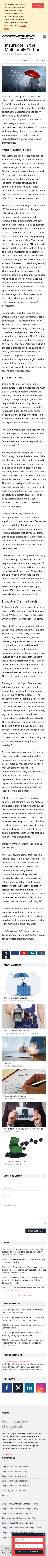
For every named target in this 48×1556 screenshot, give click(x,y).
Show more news (24, 1295)
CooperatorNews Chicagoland (15, 1466)
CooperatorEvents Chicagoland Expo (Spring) (22, 1527)
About (5, 1412)
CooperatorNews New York (14, 1476)
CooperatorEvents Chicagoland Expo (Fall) (20, 1523)
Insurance (41, 61)
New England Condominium (14, 1490)
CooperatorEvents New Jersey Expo (17, 1513)
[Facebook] (7, 1388)
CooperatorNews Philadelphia (15, 1481)
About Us (5, 1553)
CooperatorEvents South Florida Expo (18, 1532)
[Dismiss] (43, 1534)
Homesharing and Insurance (18, 1361)
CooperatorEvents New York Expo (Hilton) (20, 1503)
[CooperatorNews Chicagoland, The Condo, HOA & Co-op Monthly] (18, 37)
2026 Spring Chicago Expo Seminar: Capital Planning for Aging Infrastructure (21, 1334)
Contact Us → (8, 1454)
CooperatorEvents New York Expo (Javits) (20, 1508)
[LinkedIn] (29, 1388)
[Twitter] (18, 1388)
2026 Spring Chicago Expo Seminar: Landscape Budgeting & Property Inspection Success (23, 1318)
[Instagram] (41, 1388)
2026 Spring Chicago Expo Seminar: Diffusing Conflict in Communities (22, 1311)
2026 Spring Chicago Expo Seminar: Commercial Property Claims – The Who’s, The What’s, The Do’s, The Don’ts (23, 1343)
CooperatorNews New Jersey (14, 1471)
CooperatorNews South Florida (15, 1485)
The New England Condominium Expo (19, 1518)
